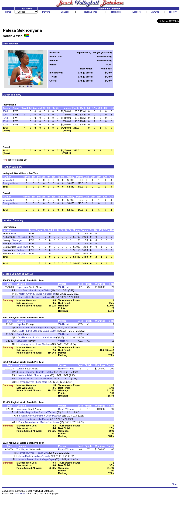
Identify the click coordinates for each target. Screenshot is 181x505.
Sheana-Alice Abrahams (31, 415)
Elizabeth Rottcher (44, 372)
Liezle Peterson (53, 415)
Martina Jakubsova (49, 422)
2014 (5, 121)
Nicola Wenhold (48, 412)
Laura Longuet (42, 375)
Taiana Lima (42, 452)
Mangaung (22, 253)
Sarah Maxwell (50, 331)
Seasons (65, 12)
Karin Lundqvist (43, 297)
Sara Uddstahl (25, 297)
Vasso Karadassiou (46, 293)
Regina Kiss (43, 327)
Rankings (116, 12)
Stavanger (17, 240)
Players (46, 12)
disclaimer (20, 493)
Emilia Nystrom (26, 344)
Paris (13, 233)
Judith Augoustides (28, 412)
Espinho (17, 243)
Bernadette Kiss (27, 327)
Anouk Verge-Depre (44, 459)
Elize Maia (41, 382)
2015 (5, 124)
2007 (5, 114)
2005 (5, 111)
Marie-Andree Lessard (29, 331)
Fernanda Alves (26, 382)
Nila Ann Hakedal (27, 290)
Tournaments (90, 12)
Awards (155, 12)
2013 (5, 118)
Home (8, 12)
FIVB (29, 86)
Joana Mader (25, 456)
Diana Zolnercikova (28, 422)
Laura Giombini (26, 419)
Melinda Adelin (25, 375)
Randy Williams (11, 183)
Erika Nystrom (43, 344)
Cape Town (22, 247)
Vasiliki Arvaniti (26, 293)
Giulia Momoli (43, 419)
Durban (20, 250)
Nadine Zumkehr (42, 456)
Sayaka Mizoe (25, 378)
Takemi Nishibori (43, 378)
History (173, 12)
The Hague (21, 237)
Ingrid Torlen (44, 290)
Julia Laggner (26, 372)
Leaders (136, 12)
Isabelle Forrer (25, 459)
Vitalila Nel (8, 180)
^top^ (174, 484)
